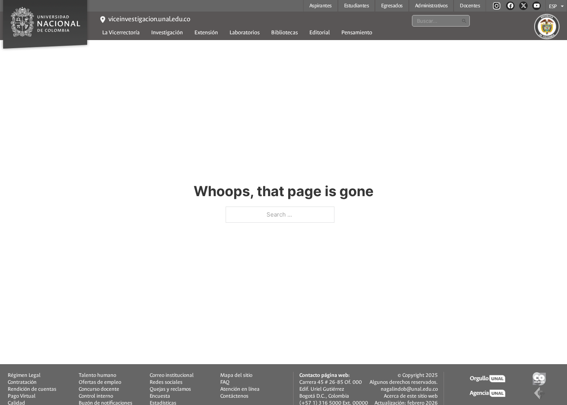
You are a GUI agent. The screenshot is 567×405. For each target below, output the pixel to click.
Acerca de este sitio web (411, 396)
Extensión (206, 32)
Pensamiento (356, 32)
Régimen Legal (24, 375)
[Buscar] (464, 20)
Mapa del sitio (236, 375)
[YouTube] (536, 6)
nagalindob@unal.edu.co (409, 389)
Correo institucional (172, 375)
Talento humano (97, 375)
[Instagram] (496, 5)
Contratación (22, 382)
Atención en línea (240, 389)
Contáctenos (234, 396)
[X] (523, 6)
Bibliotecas (284, 32)
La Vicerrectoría (121, 32)
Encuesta (160, 396)
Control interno (96, 396)
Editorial (319, 32)
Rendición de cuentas (32, 389)
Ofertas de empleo (100, 382)
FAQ (225, 382)
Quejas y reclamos (170, 389)
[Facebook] (510, 6)
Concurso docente (99, 389)
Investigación (167, 32)
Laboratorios (245, 32)
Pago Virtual (21, 396)
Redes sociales (166, 382)
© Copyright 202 (416, 375)
